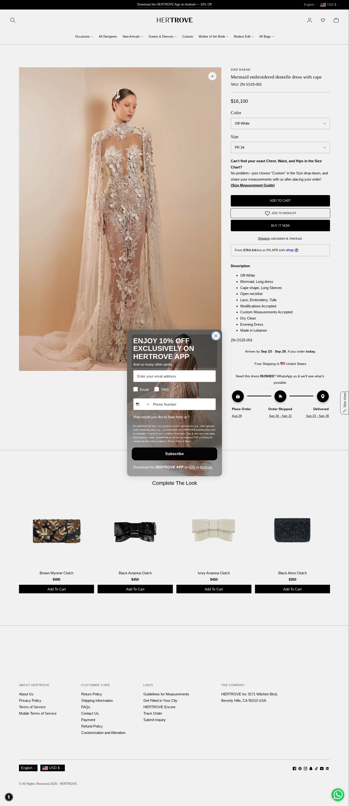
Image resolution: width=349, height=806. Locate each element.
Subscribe (174, 454)
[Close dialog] (216, 336)
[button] (9, 797)
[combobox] (142, 404)
